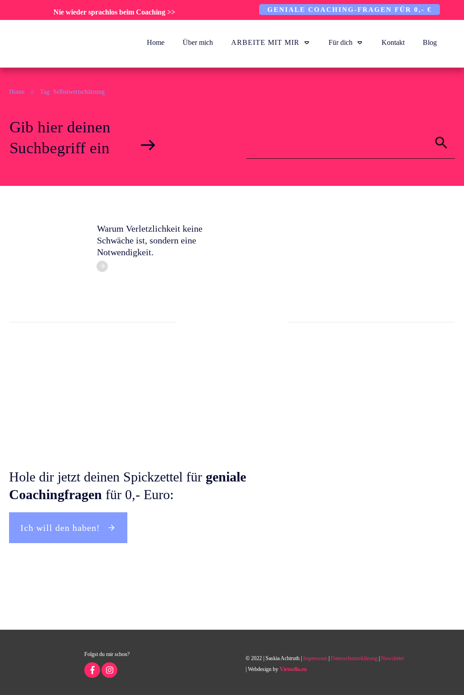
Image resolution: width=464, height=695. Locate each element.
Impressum (315, 658)
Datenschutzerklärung (354, 658)
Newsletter (392, 658)
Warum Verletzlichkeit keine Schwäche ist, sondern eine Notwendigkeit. (150, 240)
